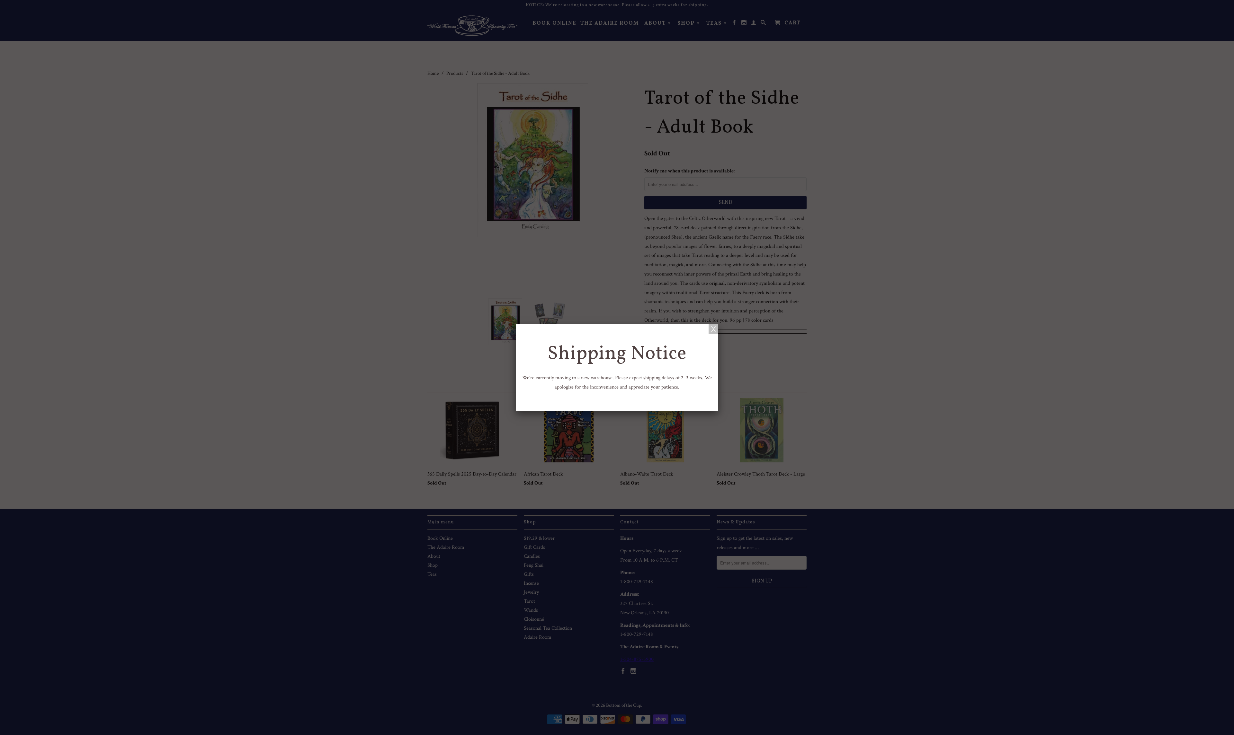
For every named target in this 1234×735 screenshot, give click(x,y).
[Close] (713, 329)
